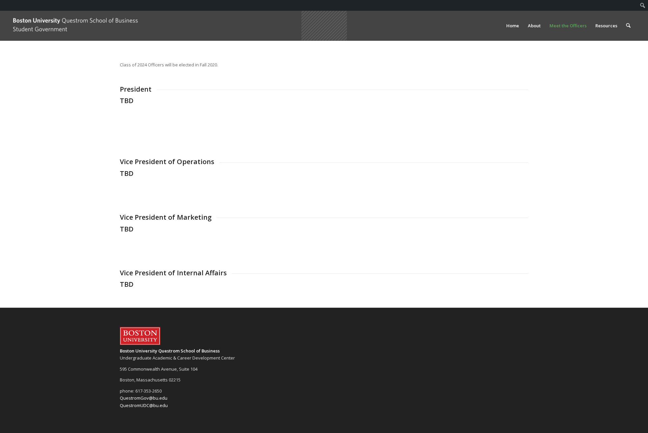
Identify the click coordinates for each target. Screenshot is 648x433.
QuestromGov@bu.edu (143, 398)
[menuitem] (643, 5)
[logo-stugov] (76, 25)
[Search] (628, 25)
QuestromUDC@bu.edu (144, 405)
